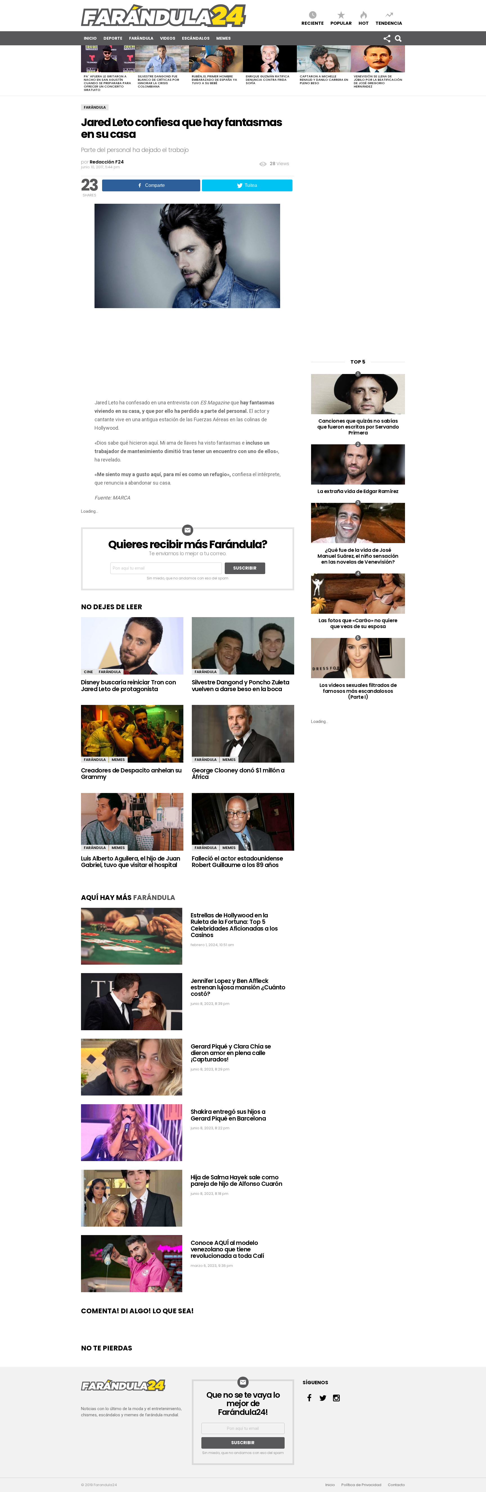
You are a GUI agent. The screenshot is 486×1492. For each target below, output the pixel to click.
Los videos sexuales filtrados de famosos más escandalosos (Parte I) (358, 691)
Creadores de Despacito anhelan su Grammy (131, 773)
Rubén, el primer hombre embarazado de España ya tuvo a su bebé (214, 79)
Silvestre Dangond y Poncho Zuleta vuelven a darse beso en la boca (240, 685)
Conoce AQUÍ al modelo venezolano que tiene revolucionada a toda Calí (227, 1249)
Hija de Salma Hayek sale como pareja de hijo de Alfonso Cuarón (236, 1180)
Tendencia (388, 23)
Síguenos (386, 38)
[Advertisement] (187, 356)
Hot (364, 23)
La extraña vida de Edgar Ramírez (358, 491)
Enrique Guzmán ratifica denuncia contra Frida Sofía (267, 79)
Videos (167, 38)
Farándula (141, 38)
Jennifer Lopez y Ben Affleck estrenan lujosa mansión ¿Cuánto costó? (238, 987)
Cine (88, 672)
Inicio (90, 38)
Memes (223, 38)
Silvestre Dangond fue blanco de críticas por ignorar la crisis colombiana (158, 81)
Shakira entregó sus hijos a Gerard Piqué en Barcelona (228, 1115)
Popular (341, 23)
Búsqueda (398, 38)
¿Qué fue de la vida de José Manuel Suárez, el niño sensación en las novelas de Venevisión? (358, 555)
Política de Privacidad (361, 1485)
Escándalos (196, 38)
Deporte (113, 38)
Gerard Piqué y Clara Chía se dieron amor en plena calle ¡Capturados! (231, 1053)
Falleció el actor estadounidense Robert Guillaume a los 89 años (237, 861)
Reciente (313, 23)
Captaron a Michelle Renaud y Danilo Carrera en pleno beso (324, 79)
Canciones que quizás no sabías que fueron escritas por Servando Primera (358, 426)
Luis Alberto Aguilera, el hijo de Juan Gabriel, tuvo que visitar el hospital (130, 861)
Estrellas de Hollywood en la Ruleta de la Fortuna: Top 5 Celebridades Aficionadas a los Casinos (234, 925)
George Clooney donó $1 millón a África (238, 773)
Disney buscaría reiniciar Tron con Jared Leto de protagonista (128, 685)
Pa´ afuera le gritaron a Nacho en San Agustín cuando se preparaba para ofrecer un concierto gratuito (107, 83)
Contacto (396, 1485)
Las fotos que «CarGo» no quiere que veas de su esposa (358, 623)
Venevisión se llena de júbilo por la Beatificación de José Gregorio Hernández (378, 81)
